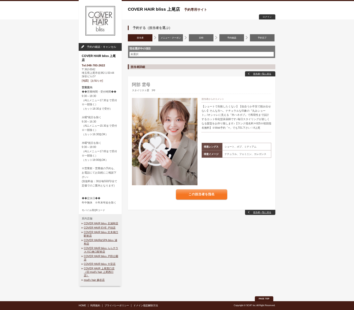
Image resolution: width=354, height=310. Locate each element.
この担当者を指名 (201, 194)
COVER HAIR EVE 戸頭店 (100, 227)
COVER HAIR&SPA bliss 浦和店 (100, 242)
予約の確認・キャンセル (101, 46)
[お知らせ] (97, 80)
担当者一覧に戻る (262, 74)
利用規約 (95, 305)
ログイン (267, 17)
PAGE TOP (264, 299)
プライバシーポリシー (116, 305)
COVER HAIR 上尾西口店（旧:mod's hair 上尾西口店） (99, 272)
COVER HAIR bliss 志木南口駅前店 (101, 234)
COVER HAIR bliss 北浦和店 (101, 223)
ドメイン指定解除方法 (145, 305)
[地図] (85, 80)
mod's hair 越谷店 (94, 280)
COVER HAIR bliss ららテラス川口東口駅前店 (101, 250)
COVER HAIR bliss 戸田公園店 (101, 258)
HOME (82, 305)
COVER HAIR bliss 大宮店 (100, 264)
